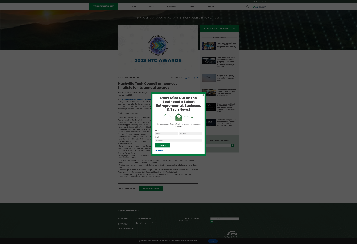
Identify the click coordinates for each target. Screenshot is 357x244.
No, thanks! (159, 151)
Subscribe (162, 145)
